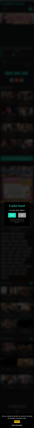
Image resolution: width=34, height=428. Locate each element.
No (22, 215)
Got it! (17, 421)
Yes (12, 215)
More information (17, 425)
